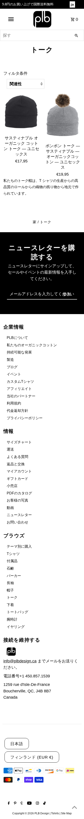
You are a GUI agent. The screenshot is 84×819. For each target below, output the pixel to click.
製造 (10, 360)
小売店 (12, 486)
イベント (14, 374)
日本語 (16, 744)
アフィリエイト (19, 389)
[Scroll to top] (74, 807)
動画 (10, 508)
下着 (10, 605)
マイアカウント (19, 471)
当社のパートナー (21, 396)
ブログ (12, 367)
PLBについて (17, 338)
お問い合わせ (17, 522)
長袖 (10, 583)
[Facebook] (8, 803)
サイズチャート (19, 442)
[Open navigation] (10, 19)
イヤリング (16, 627)
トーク (12, 597)
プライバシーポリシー (25, 418)
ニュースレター (19, 515)
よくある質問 (17, 457)
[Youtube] (29, 803)
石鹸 (10, 568)
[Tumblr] (21, 803)
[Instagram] (37, 803)
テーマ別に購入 (19, 546)
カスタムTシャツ (20, 381)
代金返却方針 (17, 411)
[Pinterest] (14, 803)
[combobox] (42, 35)
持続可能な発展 (19, 352)
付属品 (12, 561)
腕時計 (12, 619)
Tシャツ (13, 554)
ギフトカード (17, 479)
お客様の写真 (17, 500)
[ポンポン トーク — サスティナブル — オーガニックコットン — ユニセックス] (63, 116)
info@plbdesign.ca (20, 661)
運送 (10, 449)
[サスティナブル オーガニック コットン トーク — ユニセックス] (21, 112)
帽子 (10, 590)
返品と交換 (16, 464)
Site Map (66, 813)
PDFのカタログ (19, 493)
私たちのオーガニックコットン (32, 345)
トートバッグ (17, 612)
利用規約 (14, 403)
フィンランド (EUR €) (31, 757)
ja (72, 4)
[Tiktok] (44, 803)
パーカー (14, 576)
